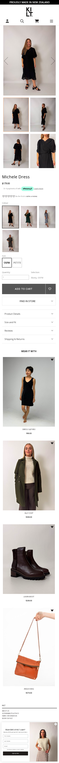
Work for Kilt (7, 718)
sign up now (15, 753)
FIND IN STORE (27, 301)
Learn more (38, 188)
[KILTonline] (29, 11)
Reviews (9, 330)
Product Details (12, 313)
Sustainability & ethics (10, 713)
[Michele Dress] (16, 115)
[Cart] (37, 21)
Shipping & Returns (15, 339)
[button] (22, 21)
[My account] (7, 21)
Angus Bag (29, 647)
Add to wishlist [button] (50, 289)
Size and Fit (10, 322)
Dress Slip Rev (29, 392)
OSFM (7, 262)
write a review (31, 196)
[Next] (53, 61)
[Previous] (6, 61)
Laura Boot (29, 559)
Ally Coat (29, 475)
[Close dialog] (55, 724)
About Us (5, 711)
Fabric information (9, 716)
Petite (17, 262)
